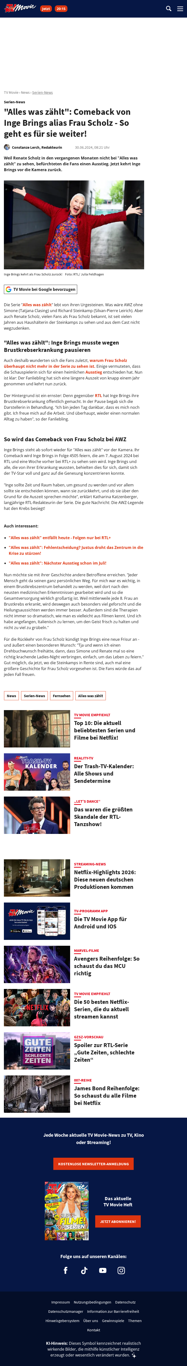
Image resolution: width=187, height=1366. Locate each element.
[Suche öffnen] (168, 9)
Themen (135, 1320)
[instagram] (121, 1270)
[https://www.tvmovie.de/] (20, 8)
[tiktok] (84, 1270)
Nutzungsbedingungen (92, 1302)
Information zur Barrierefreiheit (113, 1311)
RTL (98, 395)
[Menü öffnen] (180, 9)
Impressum (60, 1302)
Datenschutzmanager (65, 1311)
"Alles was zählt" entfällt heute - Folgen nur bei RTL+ (60, 537)
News (25, 92)
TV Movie (11, 92)
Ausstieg (93, 372)
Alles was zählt (37, 304)
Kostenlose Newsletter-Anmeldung (93, 1163)
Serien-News (42, 92)
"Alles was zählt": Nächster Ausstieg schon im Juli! (57, 563)
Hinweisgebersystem (62, 1320)
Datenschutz (125, 1302)
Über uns (90, 1320)
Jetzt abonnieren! (118, 1221)
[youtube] (102, 1270)
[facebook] (65, 1270)
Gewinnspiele (113, 1320)
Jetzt (46, 8)
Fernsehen (61, 695)
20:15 (61, 8)
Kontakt (93, 1329)
